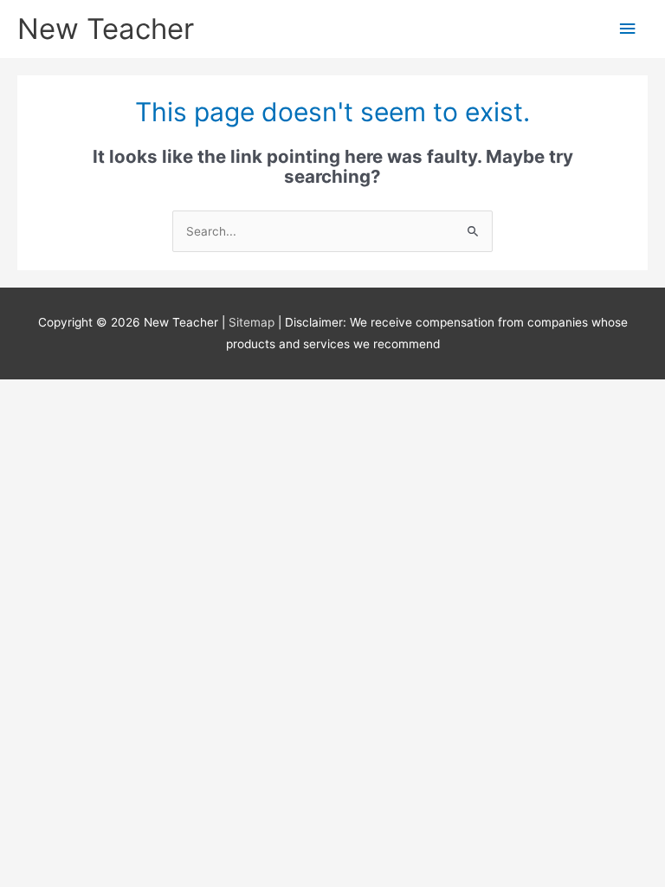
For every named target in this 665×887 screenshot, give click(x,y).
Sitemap (253, 322)
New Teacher (105, 28)
